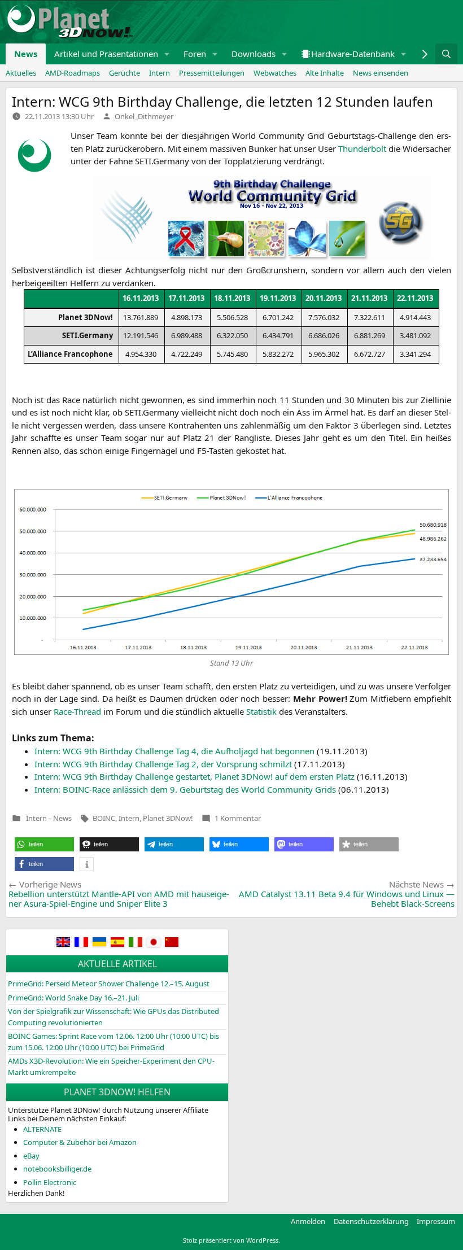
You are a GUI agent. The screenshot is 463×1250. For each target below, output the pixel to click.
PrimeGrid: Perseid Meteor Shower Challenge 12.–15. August (108, 983)
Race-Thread (77, 711)
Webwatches (275, 73)
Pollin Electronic (49, 1182)
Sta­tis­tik (261, 711)
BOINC (104, 818)
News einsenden (380, 73)
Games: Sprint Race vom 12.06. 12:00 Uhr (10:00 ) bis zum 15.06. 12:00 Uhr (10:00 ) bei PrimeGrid (113, 1041)
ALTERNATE (42, 1129)
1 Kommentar (238, 818)
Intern (159, 73)
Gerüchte (124, 73)
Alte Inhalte (324, 73)
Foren (195, 53)
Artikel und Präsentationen (106, 53)
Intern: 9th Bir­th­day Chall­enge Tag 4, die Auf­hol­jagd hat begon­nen (174, 751)
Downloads (253, 53)
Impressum (436, 1221)
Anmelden (308, 1221)
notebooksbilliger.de (57, 1169)
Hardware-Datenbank (353, 53)
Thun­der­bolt (362, 148)
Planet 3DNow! (168, 818)
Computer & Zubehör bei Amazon (80, 1142)
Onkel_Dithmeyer (144, 116)
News (25, 53)
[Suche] (446, 53)
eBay (31, 1156)
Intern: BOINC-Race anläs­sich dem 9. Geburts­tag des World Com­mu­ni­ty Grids (185, 789)
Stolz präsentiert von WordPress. (231, 1240)
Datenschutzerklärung (371, 1221)
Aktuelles (21, 73)
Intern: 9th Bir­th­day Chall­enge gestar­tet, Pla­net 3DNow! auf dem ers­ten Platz (194, 776)
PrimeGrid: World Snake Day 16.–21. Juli (73, 998)
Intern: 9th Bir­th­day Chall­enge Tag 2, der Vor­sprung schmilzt (163, 764)
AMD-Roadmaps (72, 73)
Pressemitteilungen (211, 73)
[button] (167, 53)
